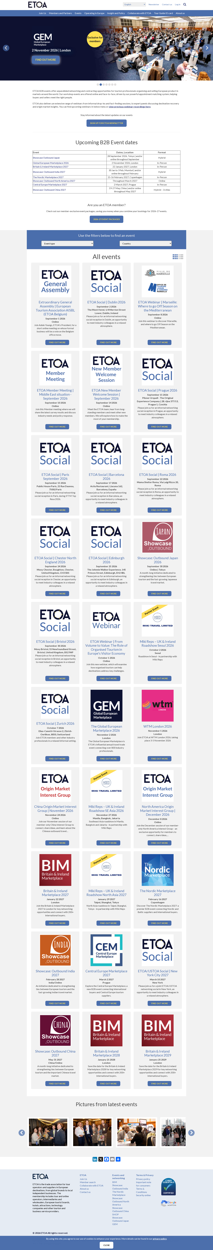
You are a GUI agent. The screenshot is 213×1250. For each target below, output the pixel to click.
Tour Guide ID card (163, 13)
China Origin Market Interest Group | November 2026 (55, 809)
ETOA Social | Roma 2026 (157, 475)
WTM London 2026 (157, 726)
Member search (88, 1182)
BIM (114, 1182)
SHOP (115, 1214)
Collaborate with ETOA (139, 13)
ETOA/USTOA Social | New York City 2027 (158, 973)
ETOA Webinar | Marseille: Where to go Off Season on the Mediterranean (157, 306)
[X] (101, 1159)
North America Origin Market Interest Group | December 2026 (157, 811)
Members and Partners (60, 13)
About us (180, 13)
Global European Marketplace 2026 (51, 162)
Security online (143, 1195)
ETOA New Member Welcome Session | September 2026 (106, 394)
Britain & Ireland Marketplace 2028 (106, 1053)
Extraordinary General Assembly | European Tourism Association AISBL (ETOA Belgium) (55, 308)
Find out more (46, 59)
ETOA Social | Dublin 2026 (106, 302)
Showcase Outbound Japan (46, 157)
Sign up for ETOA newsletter (106, 123)
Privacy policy (143, 1179)
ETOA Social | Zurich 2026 (55, 723)
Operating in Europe (94, 13)
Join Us (42, 13)
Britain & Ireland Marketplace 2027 (50, 166)
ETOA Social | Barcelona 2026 (106, 477)
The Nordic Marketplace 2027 (48, 177)
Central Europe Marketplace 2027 (50, 184)
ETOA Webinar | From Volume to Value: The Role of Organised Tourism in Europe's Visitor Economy (106, 647)
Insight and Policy (116, 13)
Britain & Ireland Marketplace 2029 (157, 1053)
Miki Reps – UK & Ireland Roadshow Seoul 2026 (158, 643)
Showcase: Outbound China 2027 (49, 189)
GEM (115, 1224)
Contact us (167, 4)
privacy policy (160, 1238)
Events (78, 13)
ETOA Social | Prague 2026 (157, 390)
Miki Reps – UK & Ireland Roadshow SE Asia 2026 (106, 809)
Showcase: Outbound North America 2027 (54, 180)
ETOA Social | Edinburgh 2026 (106, 560)
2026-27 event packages (106, 219)
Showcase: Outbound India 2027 (49, 171)
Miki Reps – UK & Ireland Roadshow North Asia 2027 (106, 893)
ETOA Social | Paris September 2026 (55, 477)
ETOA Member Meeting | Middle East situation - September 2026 (55, 394)
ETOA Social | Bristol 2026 (55, 641)
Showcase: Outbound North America (120, 1201)
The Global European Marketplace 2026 (106, 728)
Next (191, 1133)
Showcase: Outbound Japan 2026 (158, 560)
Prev (22, 1133)
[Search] (184, 4)
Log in (177, 4)
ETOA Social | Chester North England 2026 (55, 560)
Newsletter (154, 4)
